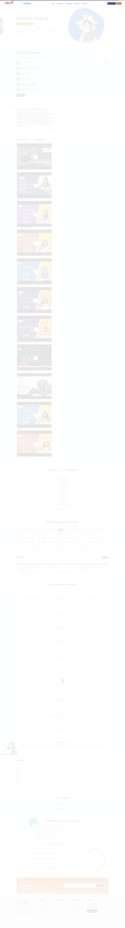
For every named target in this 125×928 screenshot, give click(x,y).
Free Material (69, 3)
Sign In (119, 3)
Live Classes (60, 3)
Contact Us (84, 3)
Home (53, 3)
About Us (77, 3)
